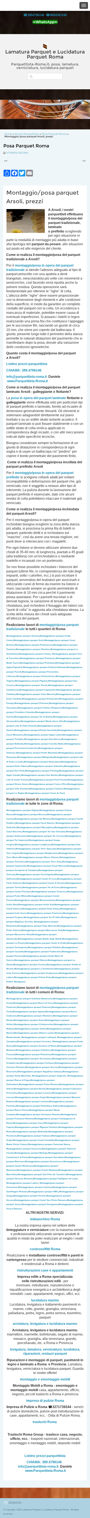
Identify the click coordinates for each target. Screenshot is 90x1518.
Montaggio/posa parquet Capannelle (37, 690)
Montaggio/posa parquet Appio (43, 735)
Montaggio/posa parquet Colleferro (33, 1050)
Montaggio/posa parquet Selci (28, 640)
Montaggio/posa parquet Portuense (37, 658)
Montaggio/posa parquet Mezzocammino (34, 900)
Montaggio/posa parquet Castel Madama (37, 1170)
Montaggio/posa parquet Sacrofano (46, 1157)
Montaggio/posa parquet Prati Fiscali (48, 780)
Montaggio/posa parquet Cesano (29, 964)
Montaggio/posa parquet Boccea (29, 814)
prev (11, 109)
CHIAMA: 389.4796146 (23, 370)
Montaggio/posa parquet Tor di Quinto (33, 717)
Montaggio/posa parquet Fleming (41, 771)
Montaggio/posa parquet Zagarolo (49, 1076)
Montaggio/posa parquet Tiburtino (33, 649)
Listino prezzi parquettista (26, 364)
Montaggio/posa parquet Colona (35, 654)
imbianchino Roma (45, 1219)
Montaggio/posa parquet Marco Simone (39, 857)
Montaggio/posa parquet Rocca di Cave (33, 1003)
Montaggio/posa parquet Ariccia (41, 1067)
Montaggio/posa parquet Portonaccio (33, 645)
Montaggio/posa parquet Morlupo (31, 1153)
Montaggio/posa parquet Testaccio (48, 891)
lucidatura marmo (45, 1300)
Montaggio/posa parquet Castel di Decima (43, 883)
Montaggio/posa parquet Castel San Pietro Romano (40, 1200)
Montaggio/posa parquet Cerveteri (34, 1041)
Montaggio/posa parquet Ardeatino (45, 766)
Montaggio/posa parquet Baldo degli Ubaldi (40, 939)
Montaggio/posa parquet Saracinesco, (44, 1161)
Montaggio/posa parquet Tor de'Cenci (41, 887)
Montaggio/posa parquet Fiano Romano (39, 1084)
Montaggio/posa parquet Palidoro (44, 947)
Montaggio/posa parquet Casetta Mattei (44, 744)
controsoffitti (40, 1249)
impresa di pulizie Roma (45, 1400)
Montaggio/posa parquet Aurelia (22, 636)
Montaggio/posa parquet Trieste (31, 685)
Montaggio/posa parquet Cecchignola (35, 874)
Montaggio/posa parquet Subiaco (34, 1136)
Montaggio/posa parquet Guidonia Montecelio (29, 998)
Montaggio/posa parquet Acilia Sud (36, 904)
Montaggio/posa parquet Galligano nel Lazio (55, 1178)
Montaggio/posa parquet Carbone (46, 789)
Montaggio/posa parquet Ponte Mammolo (37, 753)
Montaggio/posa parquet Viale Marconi (35, 694)
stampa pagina (17, 153)
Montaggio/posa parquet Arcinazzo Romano (38, 1114)
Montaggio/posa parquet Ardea (30, 1029)
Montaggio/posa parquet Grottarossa (39, 973)
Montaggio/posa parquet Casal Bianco (34, 823)
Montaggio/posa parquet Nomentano (42, 762)
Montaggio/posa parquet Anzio (28, 1020)
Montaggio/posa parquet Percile (29, 1196)
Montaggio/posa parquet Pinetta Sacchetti (35, 730)
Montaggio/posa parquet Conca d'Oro (48, 784)
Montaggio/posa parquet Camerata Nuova (49, 1144)
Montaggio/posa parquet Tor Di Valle (42, 917)
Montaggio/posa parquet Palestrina (33, 1054)
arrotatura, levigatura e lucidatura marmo (45, 1323)
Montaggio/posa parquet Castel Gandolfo (33, 1140)
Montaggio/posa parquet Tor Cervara (45, 836)
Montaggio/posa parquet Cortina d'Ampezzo (39, 708)
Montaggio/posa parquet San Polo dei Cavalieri (42, 1174)
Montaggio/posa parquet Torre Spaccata (35, 849)
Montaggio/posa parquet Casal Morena (46, 866)
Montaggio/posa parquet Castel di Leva (36, 879)
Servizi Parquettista (27, 133)
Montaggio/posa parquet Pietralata (37, 663)
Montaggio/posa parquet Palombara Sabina (38, 1106)
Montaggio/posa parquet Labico (22, 1183)
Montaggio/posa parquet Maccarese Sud (41, 930)
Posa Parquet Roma (54, 133)
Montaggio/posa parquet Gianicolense (35, 676)
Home (8, 133)
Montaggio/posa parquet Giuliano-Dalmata (44, 667)
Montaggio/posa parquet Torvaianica (32, 1058)
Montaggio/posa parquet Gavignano (40, 1204)
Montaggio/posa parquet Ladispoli (38, 1037)
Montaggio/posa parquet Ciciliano (37, 1063)
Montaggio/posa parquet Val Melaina (32, 819)
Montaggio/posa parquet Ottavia (30, 960)
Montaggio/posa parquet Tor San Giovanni (43, 831)
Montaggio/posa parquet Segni (30, 1097)
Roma (55, 1249)
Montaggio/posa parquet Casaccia (23, 1149)
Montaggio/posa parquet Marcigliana (35, 827)
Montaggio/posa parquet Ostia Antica (40, 909)
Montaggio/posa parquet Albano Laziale (34, 1033)
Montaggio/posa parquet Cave (28, 1123)
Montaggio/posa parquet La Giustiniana (34, 969)
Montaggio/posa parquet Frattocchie (42, 951)
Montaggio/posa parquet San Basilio (39, 775)
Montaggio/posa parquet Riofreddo (30, 1131)
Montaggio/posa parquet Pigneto (31, 681)
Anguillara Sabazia (52, 1071)
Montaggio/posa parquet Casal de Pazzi (45, 793)
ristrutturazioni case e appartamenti (45, 1270)
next (78, 109)
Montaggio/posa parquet (38, 861)
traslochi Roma (45, 1422)
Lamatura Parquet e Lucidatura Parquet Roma (45, 54)
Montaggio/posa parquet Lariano (31, 1101)
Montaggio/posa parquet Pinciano (31, 703)
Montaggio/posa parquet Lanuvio (34, 1093)
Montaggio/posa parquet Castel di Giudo (46, 943)
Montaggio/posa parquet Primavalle (40, 699)
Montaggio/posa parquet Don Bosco (42, 739)
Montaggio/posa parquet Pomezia (34, 1007)
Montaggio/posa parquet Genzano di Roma (35, 1046)
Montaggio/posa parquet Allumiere (34, 1016)
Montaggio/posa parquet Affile (43, 1191)
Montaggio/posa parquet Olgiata (22, 810)
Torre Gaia (56, 861)
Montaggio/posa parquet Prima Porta (32, 977)
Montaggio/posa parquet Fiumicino (44, 913)
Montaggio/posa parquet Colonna (35, 1187)
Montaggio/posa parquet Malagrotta (35, 757)
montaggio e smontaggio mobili (45, 1379)
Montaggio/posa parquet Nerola (29, 1089)
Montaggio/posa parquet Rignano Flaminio (36, 1127)
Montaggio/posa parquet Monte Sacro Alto (42, 721)
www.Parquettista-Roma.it (27, 381)
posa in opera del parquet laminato (38, 398)
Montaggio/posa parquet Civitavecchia (33, 1024)
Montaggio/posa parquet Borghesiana (39, 853)
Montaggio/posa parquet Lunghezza (33, 844)
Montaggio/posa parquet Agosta (29, 1011)
